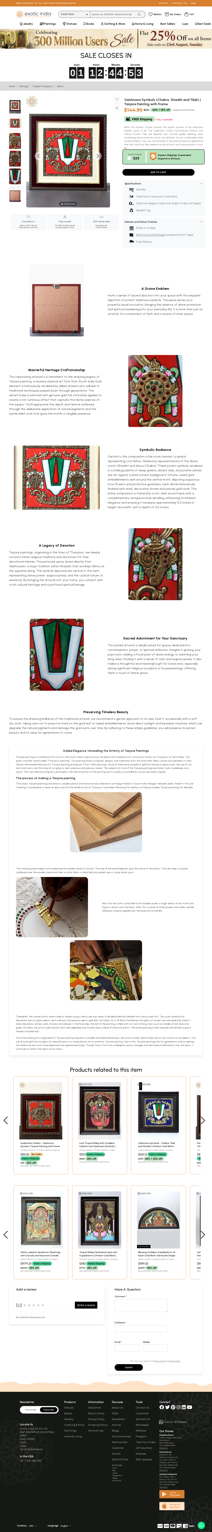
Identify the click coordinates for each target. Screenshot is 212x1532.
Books (68, 1413)
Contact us (179, 3)
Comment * (121, 1296)
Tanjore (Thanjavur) (42, 86)
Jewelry (68, 1419)
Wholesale (142, 1425)
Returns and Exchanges (150, 234)
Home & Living (73, 1436)
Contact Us (142, 1407)
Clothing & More (74, 1425)
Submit (129, 1367)
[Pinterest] (173, 1408)
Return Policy (96, 1413)
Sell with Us (143, 1419)
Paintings (23, 86)
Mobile (146, 1342)
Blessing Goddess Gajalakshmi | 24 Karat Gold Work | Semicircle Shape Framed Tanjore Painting (156, 1255)
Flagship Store (166, 1435)
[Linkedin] (184, 1408)
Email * (118, 1342)
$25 (136, 158)
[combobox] (113, 14)
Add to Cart (158, 172)
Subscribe (48, 1409)
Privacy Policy (174, 1361)
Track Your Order (146, 1442)
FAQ (193, 3)
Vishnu (60, 86)
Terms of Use (159, 1361)
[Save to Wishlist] (117, 100)
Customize (142, 1413)
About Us (117, 1407)
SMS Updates (144, 1459)
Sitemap (141, 1453)
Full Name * (120, 1322)
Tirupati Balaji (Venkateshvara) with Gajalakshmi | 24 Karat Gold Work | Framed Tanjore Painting (98, 1255)
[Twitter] (167, 1408)
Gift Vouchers (144, 1448)
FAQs (115, 1413)
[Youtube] (189, 1408)
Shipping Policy (97, 1425)
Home (12, 86)
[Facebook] (161, 1408)
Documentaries (121, 1436)
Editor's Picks (120, 1459)
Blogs (115, 1430)
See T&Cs (34, 227)
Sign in (163, 3)
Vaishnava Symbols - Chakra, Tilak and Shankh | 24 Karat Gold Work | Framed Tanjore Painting (156, 1146)
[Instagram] (179, 1408)
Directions (163, 1448)
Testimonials (119, 1442)
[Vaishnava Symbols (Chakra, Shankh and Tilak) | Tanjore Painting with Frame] (15, 106)
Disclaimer (94, 1407)
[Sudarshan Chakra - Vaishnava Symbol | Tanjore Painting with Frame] (40, 1138)
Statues (68, 1407)
